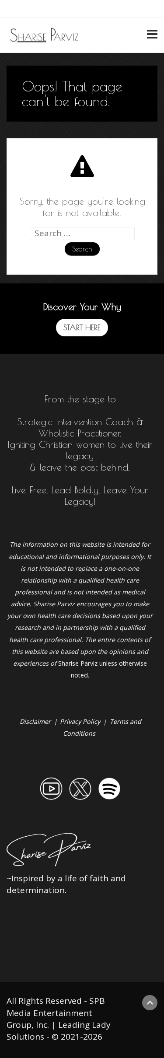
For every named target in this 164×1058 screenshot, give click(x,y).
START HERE (82, 327)
